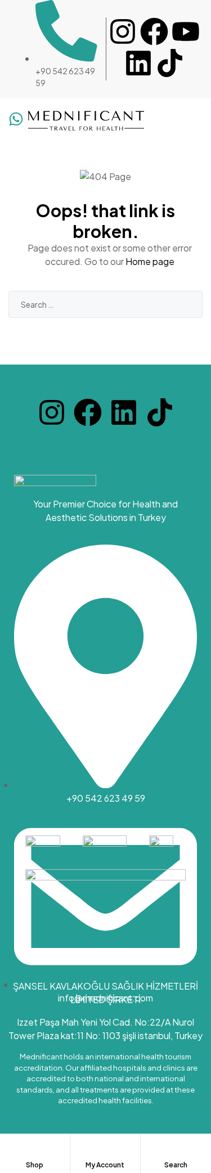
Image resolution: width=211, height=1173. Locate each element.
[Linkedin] (138, 63)
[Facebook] (154, 31)
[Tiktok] (170, 63)
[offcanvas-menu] (191, 121)
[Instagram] (123, 31)
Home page (149, 261)
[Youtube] (186, 31)
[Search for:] (105, 304)
